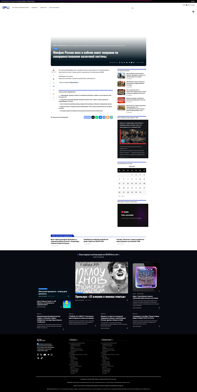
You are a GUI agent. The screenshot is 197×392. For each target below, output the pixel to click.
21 (128, 188)
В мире (56, 48)
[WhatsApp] (190, 5)
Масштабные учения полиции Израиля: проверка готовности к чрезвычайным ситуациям (135, 75)
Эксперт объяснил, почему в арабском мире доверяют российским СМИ (130, 240)
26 (119, 192)
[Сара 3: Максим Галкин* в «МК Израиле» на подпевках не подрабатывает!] (67, 304)
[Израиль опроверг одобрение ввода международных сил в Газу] (121, 100)
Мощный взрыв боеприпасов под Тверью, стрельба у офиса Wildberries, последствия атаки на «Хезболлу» (49, 319)
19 (119, 188)
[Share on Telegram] (129, 62)
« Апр (119, 196)
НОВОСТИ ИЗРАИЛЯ (98, 257)
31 (140, 192)
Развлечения (79, 292)
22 (132, 188)
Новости (39, 313)
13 (123, 183)
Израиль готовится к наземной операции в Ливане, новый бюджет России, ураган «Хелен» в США (113, 318)
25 (144, 188)
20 (124, 188)
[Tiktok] (194, 5)
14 (128, 183)
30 (136, 192)
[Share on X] (122, 62)
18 (144, 183)
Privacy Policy (22, 1)
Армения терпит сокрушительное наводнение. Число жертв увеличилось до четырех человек (85, 107)
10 (140, 179)
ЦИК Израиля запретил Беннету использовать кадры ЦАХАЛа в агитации (135, 83)
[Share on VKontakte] (127, 62)
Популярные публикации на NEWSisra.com (98, 254)
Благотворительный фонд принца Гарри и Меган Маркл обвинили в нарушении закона (86, 104)
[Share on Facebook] (120, 62)
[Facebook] (183, 5)
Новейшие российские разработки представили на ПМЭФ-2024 (96, 240)
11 (144, 179)
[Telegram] (188, 5)
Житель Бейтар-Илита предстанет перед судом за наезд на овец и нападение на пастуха (136, 91)
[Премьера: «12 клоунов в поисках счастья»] (101, 277)
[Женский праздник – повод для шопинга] (54, 280)
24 (140, 188)
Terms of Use (31, 1)
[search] (163, 8)
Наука (134, 293)
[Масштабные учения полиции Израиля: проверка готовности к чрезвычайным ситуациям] (121, 75)
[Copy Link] (134, 62)
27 (123, 192)
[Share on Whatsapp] (124, 62)
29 (132, 192)
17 (140, 183)
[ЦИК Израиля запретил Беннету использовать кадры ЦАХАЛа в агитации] (121, 84)
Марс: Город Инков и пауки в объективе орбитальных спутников (145, 297)
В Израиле (129, 78)
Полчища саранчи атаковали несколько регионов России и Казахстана (81, 111)
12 (119, 183)
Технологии (140, 293)
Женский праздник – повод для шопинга (52, 292)
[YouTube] (187, 5)
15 (132, 183)
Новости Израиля (42, 296)
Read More (74, 82)
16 (136, 183)
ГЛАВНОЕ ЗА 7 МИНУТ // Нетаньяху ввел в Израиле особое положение (81, 317)
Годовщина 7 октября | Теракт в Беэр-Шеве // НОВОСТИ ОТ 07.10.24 (146, 317)
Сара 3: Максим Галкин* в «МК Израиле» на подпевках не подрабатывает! (46, 303)
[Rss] (192, 5)
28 (128, 192)
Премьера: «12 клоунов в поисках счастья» (100, 296)
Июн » (123, 196)
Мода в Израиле (43, 288)
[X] (185, 5)
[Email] (132, 62)
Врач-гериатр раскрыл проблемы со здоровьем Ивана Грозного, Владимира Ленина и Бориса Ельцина (65, 241)
